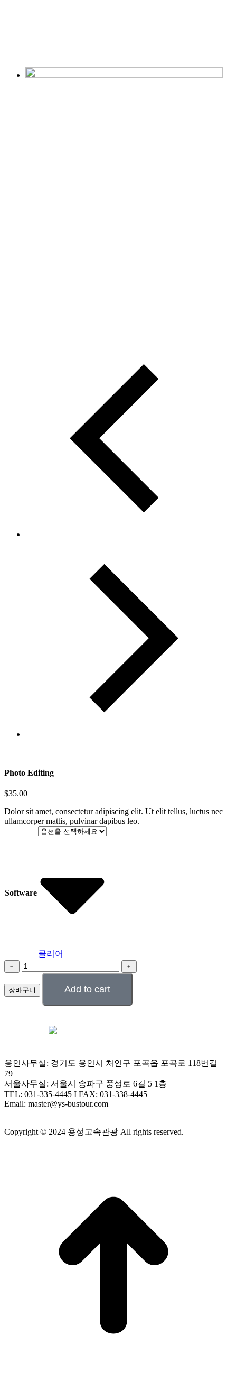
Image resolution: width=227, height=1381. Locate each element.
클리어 (50, 953)
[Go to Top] (113, 1371)
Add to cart (87, 989)
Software (21, 892)
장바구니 (22, 990)
